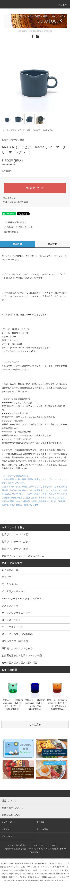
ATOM (37, 852)
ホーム (5, 130)
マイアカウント (8, 822)
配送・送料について (41, 845)
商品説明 (17, 244)
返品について (9, 198)
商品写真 (52, 244)
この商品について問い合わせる (18, 227)
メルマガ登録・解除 (55, 849)
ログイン (5, 829)
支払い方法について (23, 845)
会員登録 (40, 822)
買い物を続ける (11, 232)
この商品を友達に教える (15, 222)
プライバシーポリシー (36, 849)
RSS (32, 852)
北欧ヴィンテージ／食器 (20, 130)
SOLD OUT (35, 188)
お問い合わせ (7, 836)
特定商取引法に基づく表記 (15, 202)
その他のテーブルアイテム (42, 130)
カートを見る (42, 829)
